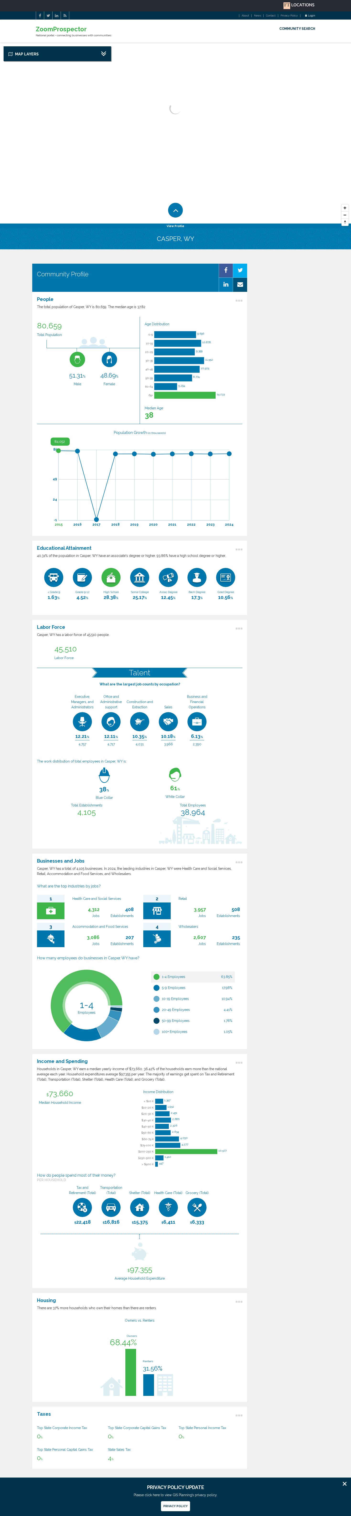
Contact (271, 15)
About (245, 15)
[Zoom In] (345, 208)
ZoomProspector (61, 29)
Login (311, 15)
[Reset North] (345, 222)
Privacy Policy (289, 15)
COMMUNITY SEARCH (297, 29)
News (257, 15)
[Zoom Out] (345, 215)
